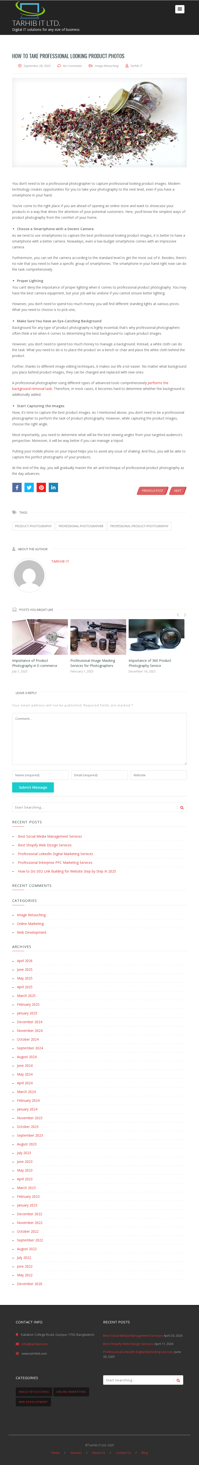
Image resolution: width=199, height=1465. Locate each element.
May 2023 (25, 1170)
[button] (179, 9)
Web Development (31, 932)
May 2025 (25, 978)
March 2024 (26, 1091)
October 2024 (28, 1039)
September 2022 (30, 1240)
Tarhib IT (60, 561)
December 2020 (29, 1283)
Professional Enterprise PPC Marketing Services (55, 862)
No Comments (72, 66)
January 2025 (27, 1013)
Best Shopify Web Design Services (45, 845)
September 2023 (30, 1135)
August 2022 (27, 1248)
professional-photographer (81, 526)
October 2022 (28, 1231)
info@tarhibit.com (35, 1344)
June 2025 (25, 969)
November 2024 (29, 1030)
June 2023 (25, 1161)
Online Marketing (30, 923)
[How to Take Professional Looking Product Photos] (99, 122)
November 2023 (29, 1118)
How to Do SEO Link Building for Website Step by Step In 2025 (67, 871)
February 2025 (28, 1004)
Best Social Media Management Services (50, 836)
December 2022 (29, 1214)
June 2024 (25, 1065)
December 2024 (29, 1022)
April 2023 (25, 1179)
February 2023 (28, 1196)
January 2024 (27, 1109)
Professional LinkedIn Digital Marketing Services (55, 853)
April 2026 (25, 960)
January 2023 (27, 1205)
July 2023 (24, 1152)
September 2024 (30, 1048)
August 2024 (27, 1056)
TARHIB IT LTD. (36, 22)
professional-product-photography (139, 526)
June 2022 (25, 1266)
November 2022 (29, 1222)
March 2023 (26, 1187)
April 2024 (25, 1083)
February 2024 (28, 1100)
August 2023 (27, 1144)
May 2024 (25, 1074)
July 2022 (24, 1257)
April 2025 (25, 987)
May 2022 (25, 1275)
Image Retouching (107, 66)
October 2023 (28, 1126)
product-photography (33, 526)
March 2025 (26, 995)
